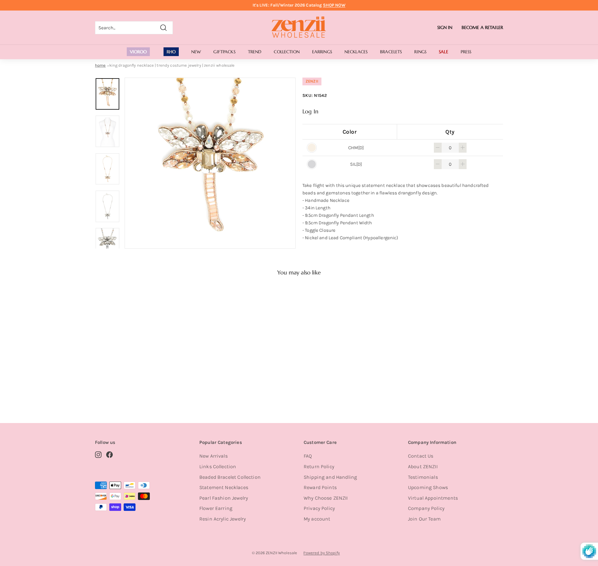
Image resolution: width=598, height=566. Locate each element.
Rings (420, 52)
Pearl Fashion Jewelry (223, 498)
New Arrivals (213, 456)
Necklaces (356, 52)
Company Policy (426, 508)
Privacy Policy (319, 508)
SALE (443, 52)
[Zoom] (210, 163)
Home (100, 65)
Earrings (322, 52)
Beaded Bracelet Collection (230, 477)
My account (317, 519)
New (196, 52)
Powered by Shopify (321, 552)
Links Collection (217, 466)
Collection (286, 52)
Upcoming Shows (428, 487)
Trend (255, 52)
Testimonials (423, 477)
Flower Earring (215, 508)
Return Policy (319, 466)
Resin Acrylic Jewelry (222, 519)
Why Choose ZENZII (326, 498)
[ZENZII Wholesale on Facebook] (109, 454)
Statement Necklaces (223, 487)
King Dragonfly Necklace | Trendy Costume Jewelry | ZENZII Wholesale (172, 65)
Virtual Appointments (433, 498)
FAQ (308, 456)
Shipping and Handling (330, 477)
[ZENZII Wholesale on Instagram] (98, 454)
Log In (310, 111)
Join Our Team (424, 519)
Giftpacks (224, 52)
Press (466, 52)
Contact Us (421, 456)
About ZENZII (423, 466)
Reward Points (320, 487)
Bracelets (391, 52)
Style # (127, 386)
